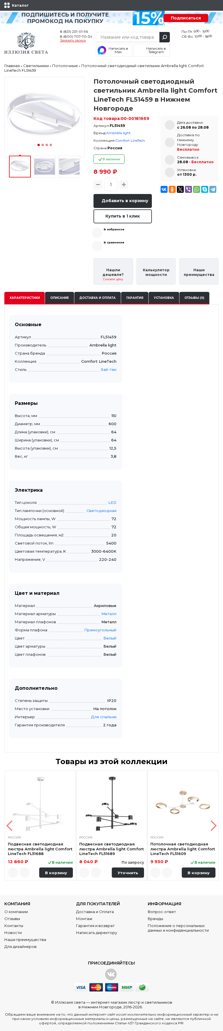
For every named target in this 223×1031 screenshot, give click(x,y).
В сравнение (114, 242)
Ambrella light (118, 133)
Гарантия (134, 298)
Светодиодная (101, 510)
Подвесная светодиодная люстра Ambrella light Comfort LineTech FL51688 (40, 849)
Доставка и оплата (97, 298)
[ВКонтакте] (164, 189)
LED (112, 502)
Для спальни (103, 716)
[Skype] (204, 189)
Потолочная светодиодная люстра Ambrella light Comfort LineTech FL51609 (182, 849)
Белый (109, 638)
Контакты (13, 925)
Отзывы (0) (194, 298)
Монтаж (84, 918)
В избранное (114, 229)
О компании (16, 911)
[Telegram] (212, 189)
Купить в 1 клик (122, 216)
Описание (59, 298)
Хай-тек (108, 369)
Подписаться (186, 18)
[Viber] (188, 189)
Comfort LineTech (130, 140)
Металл (108, 613)
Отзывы (12, 918)
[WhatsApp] (196, 189)
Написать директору (96, 932)
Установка (164, 298)
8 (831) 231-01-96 (74, 31)
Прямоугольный (100, 630)
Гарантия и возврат (95, 925)
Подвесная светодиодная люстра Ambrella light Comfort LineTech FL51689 (111, 849)
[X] (180, 189)
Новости (13, 932)
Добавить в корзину (125, 200)
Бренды (155, 918)
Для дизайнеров (20, 946)
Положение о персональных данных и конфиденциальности (178, 928)
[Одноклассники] (172, 189)
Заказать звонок (73, 40)
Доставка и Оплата (95, 911)
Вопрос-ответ (162, 911)
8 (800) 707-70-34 (76, 36)
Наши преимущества (25, 939)
